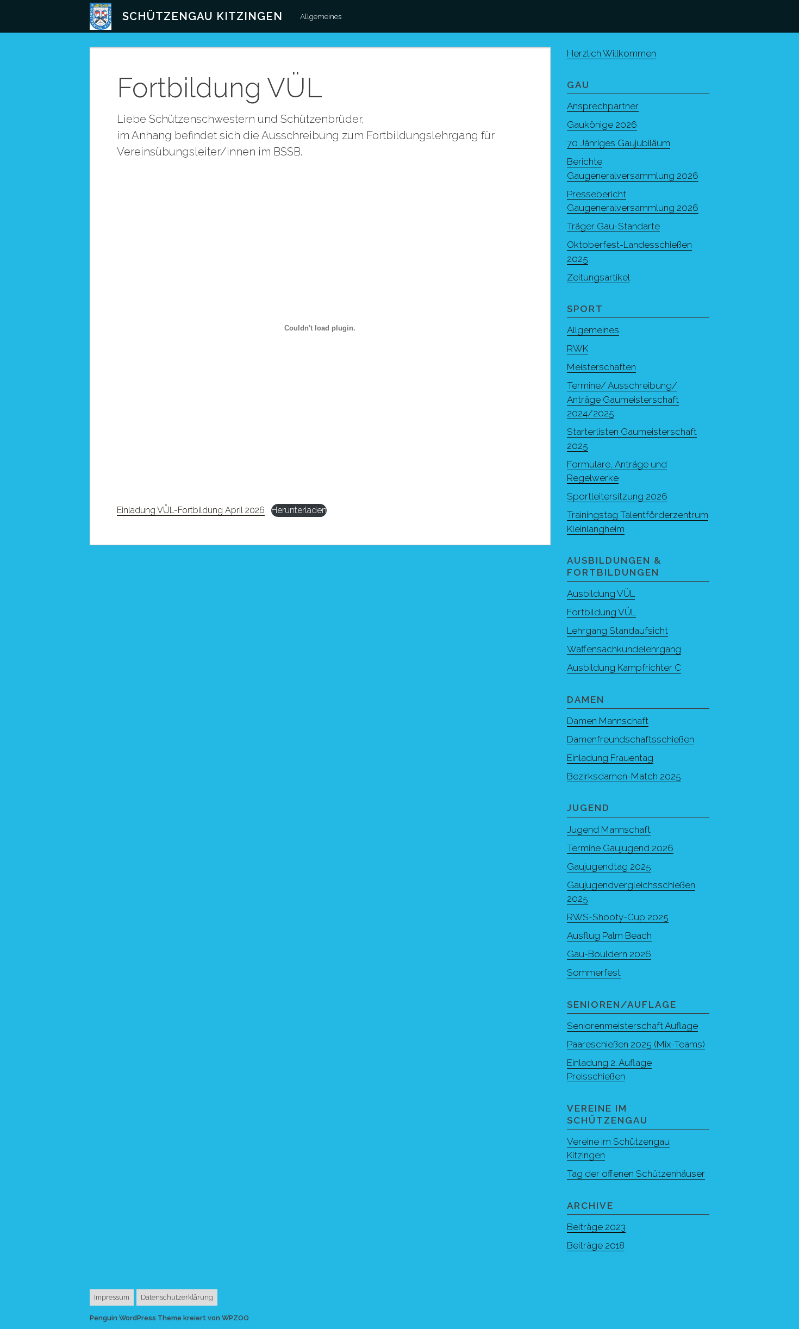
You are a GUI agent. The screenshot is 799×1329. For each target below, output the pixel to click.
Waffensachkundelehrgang (624, 649)
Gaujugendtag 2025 (609, 866)
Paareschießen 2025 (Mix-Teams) (636, 1044)
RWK (577, 348)
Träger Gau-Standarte (613, 226)
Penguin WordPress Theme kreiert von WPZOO (169, 1318)
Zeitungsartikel (598, 277)
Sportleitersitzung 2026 (617, 496)
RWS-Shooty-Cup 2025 (618, 917)
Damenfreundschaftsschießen (630, 739)
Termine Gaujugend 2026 (620, 848)
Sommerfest (594, 972)
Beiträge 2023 (596, 1226)
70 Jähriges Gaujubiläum (618, 143)
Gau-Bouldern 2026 (609, 954)
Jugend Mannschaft (609, 829)
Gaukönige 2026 (602, 124)
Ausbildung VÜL (601, 593)
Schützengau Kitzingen (202, 16)
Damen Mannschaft (607, 720)
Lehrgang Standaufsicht (617, 630)
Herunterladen (299, 510)
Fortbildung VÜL (601, 612)
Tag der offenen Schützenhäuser (636, 1173)
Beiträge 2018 (596, 1245)
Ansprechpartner (603, 106)
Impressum (111, 1297)
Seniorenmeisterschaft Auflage (632, 1025)
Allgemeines (320, 16)
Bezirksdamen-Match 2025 (624, 776)
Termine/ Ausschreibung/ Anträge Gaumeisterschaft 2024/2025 (623, 399)
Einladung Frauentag (610, 757)
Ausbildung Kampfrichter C (624, 667)
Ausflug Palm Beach (609, 935)
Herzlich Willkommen (611, 53)
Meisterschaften (601, 366)
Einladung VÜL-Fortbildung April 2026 (191, 510)
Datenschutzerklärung (177, 1297)
